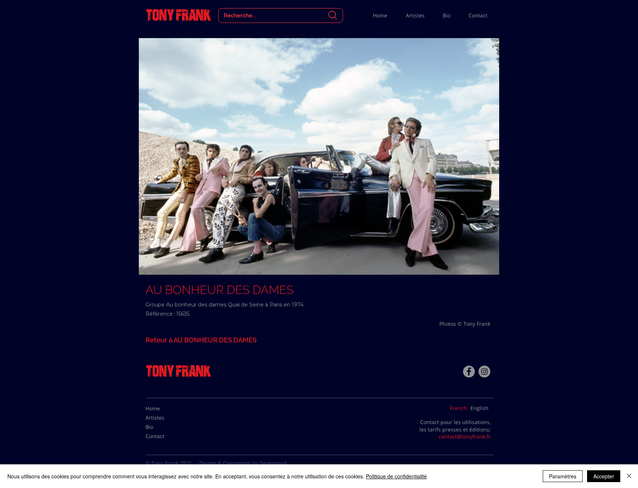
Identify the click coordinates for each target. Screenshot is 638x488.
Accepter (603, 476)
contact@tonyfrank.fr (465, 436)
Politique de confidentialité (396, 476)
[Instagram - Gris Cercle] (484, 371)
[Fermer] (629, 476)
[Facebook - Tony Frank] (469, 371)
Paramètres (562, 476)
